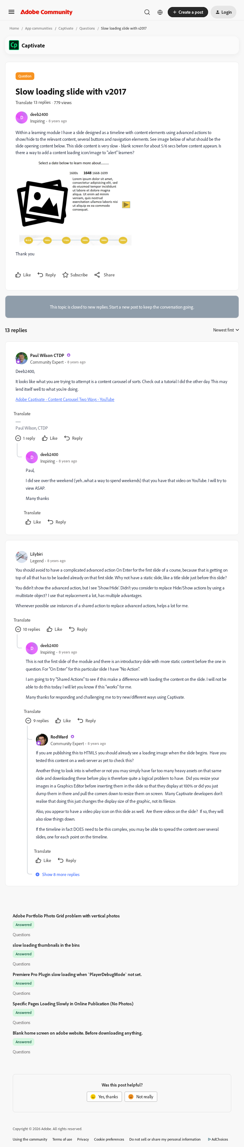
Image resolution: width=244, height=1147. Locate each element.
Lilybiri (36, 554)
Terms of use (62, 1139)
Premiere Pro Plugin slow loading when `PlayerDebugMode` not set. (77, 974)
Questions (87, 28)
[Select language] (160, 12)
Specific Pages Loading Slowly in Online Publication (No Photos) (73, 1003)
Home (14, 28)
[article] (121, 397)
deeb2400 (39, 114)
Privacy (83, 1139)
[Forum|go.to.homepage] (46, 12)
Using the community (30, 1139)
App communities (38, 28)
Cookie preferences (109, 1139)
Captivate (65, 28)
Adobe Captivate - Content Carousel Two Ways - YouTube (65, 399)
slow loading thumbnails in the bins (46, 945)
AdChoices (220, 1139)
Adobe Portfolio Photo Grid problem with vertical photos (66, 915)
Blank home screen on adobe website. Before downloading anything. (78, 1033)
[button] (11, 14)
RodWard (59, 736)
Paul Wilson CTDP (47, 355)
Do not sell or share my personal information (165, 1139)
